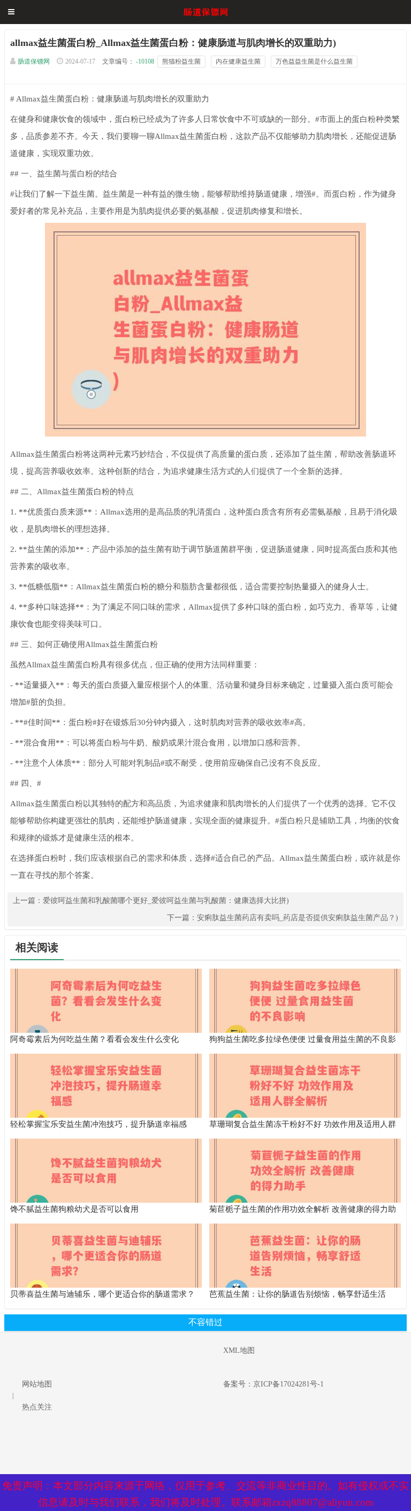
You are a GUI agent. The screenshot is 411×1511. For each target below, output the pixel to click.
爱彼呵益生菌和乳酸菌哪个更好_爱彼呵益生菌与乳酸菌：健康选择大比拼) (166, 901)
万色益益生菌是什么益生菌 (314, 61)
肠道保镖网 (34, 61)
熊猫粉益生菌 (181, 61)
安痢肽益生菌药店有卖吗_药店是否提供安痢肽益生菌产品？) (297, 918)
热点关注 (37, 1407)
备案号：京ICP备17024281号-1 (273, 1384)
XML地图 (239, 1350)
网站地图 (37, 1384)
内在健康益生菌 (238, 61)
